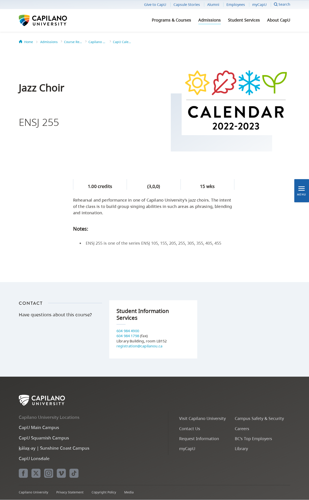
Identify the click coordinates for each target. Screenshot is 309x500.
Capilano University (55, 20)
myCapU (259, 4)
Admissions (209, 20)
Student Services (244, 20)
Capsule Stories (187, 4)
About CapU (278, 20)
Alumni (213, 4)
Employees (235, 4)
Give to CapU (155, 4)
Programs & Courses (171, 20)
